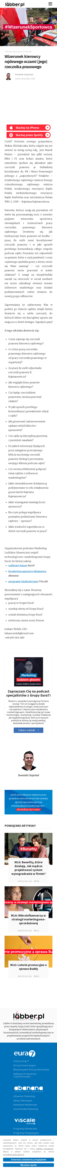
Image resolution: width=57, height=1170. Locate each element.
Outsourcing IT (21, 1061)
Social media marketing (25, 1109)
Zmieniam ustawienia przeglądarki (28, 1159)
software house (17, 565)
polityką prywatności (45, 1149)
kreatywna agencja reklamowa (27, 571)
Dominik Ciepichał (28, 775)
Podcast (27, 51)
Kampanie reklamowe (25, 1104)
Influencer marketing (24, 1096)
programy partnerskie (25, 1128)
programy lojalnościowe (23, 581)
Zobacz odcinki (26, 730)
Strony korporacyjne (24, 1065)
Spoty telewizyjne (22, 1100)
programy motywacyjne (26, 1133)
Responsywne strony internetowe (31, 1069)
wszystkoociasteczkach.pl (13, 1155)
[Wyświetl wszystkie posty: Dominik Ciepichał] (28, 760)
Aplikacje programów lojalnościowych (24, 1075)
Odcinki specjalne (13, 51)
